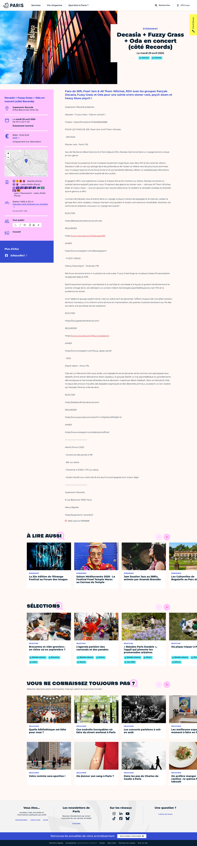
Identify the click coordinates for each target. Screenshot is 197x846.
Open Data (111, 843)
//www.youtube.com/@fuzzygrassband (90, 335)
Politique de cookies (127, 843)
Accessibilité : (81, 843)
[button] (26, 161)
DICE (15, 138)
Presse (102, 843)
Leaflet (26, 175)
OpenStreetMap (38, 175)
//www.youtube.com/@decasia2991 (88, 236)
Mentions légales (56, 843)
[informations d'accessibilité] (27, 225)
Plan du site (143, 843)
